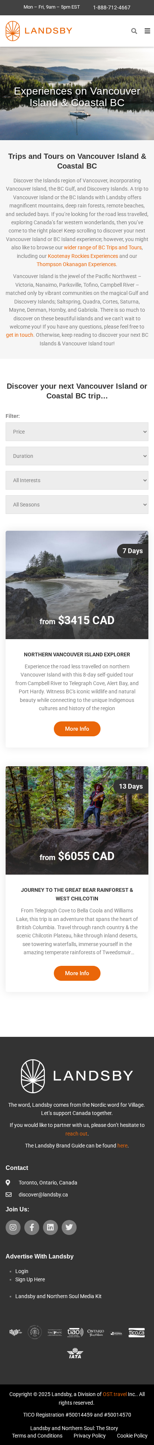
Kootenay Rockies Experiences (83, 256)
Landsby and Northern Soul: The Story (74, 1428)
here (122, 1146)
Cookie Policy (132, 1436)
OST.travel (115, 1394)
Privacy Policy (90, 1436)
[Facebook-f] (31, 1227)
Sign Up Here (30, 1279)
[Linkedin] (50, 1227)
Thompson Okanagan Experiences (76, 264)
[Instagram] (13, 1227)
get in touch (19, 335)
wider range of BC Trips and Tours (103, 247)
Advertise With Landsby (40, 1256)
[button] (134, 31)
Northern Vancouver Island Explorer (77, 654)
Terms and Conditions (37, 1436)
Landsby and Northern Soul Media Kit (58, 1296)
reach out (76, 1134)
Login (21, 1271)
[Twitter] (69, 1227)
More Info (77, 728)
